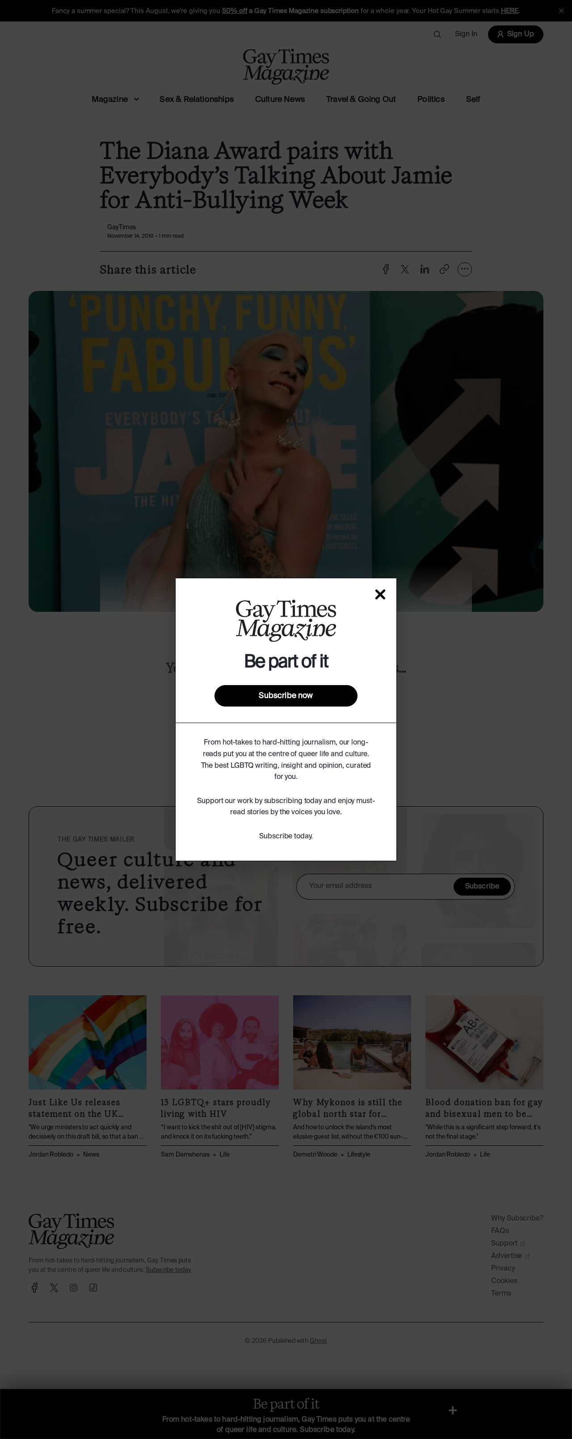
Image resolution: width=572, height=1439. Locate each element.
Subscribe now (286, 696)
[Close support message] (380, 594)
